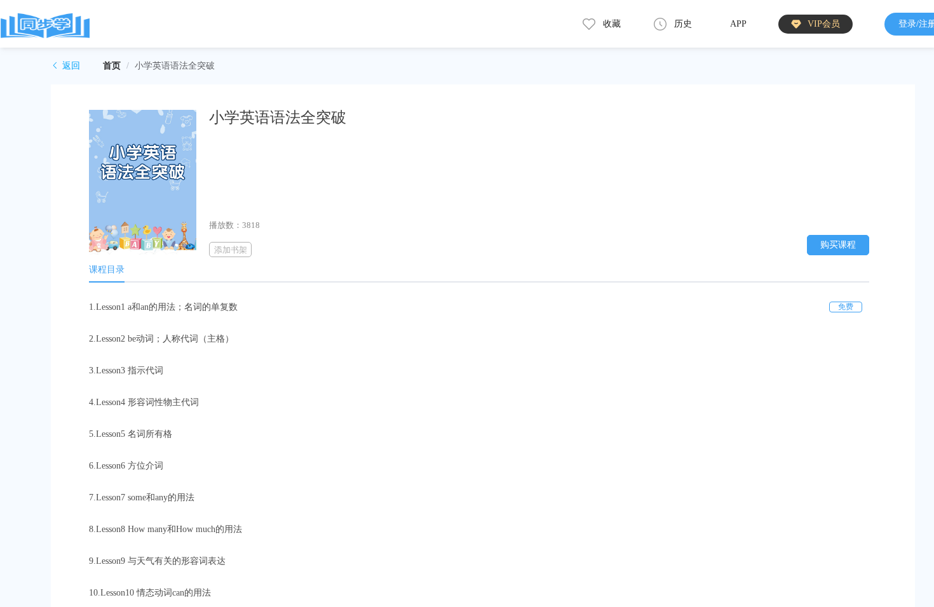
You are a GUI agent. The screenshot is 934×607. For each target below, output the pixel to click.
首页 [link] (112, 65)
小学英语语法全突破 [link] (175, 65)
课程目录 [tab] (107, 269)
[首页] (45, 24)
